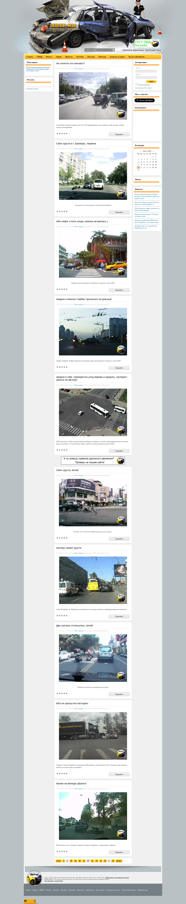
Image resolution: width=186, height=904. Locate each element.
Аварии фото (90, 890)
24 (96, 861)
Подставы (91, 57)
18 (71, 861)
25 (101, 861)
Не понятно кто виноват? (70, 63)
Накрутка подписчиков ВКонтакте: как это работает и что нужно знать (146, 221)
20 (79, 861)
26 (105, 861)
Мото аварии (78, 68)
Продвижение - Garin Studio (53, 881)
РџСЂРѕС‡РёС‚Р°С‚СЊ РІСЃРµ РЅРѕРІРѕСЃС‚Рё (146, 227)
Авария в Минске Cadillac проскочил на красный (83, 299)
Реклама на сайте (32, 89)
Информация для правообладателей (117, 877)
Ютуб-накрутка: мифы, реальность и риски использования (147, 209)
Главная (30, 57)
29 (113, 861)
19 (75, 861)
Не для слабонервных (136, 57)
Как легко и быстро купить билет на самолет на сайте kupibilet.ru (147, 203)
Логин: (138, 68)
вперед (118, 861)
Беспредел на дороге (117, 57)
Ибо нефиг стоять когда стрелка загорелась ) (82, 221)
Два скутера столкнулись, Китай (74, 625)
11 (141, 162)
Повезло (49, 57)
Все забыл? (148, 88)
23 (92, 861)
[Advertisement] (147, 125)
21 (84, 861)
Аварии (59, 57)
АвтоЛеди (80, 57)
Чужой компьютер (144, 85)
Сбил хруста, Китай (67, 470)
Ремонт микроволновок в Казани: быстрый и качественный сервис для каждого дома (38, 69)
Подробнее (119, 134)
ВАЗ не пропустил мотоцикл (72, 703)
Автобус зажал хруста (68, 548)
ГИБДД (39, 57)
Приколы (68, 57)
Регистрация (139, 88)
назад (59, 861)
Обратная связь (142, 890)
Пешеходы (102, 57)
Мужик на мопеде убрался (71, 783)
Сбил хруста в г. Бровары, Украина (76, 143)
